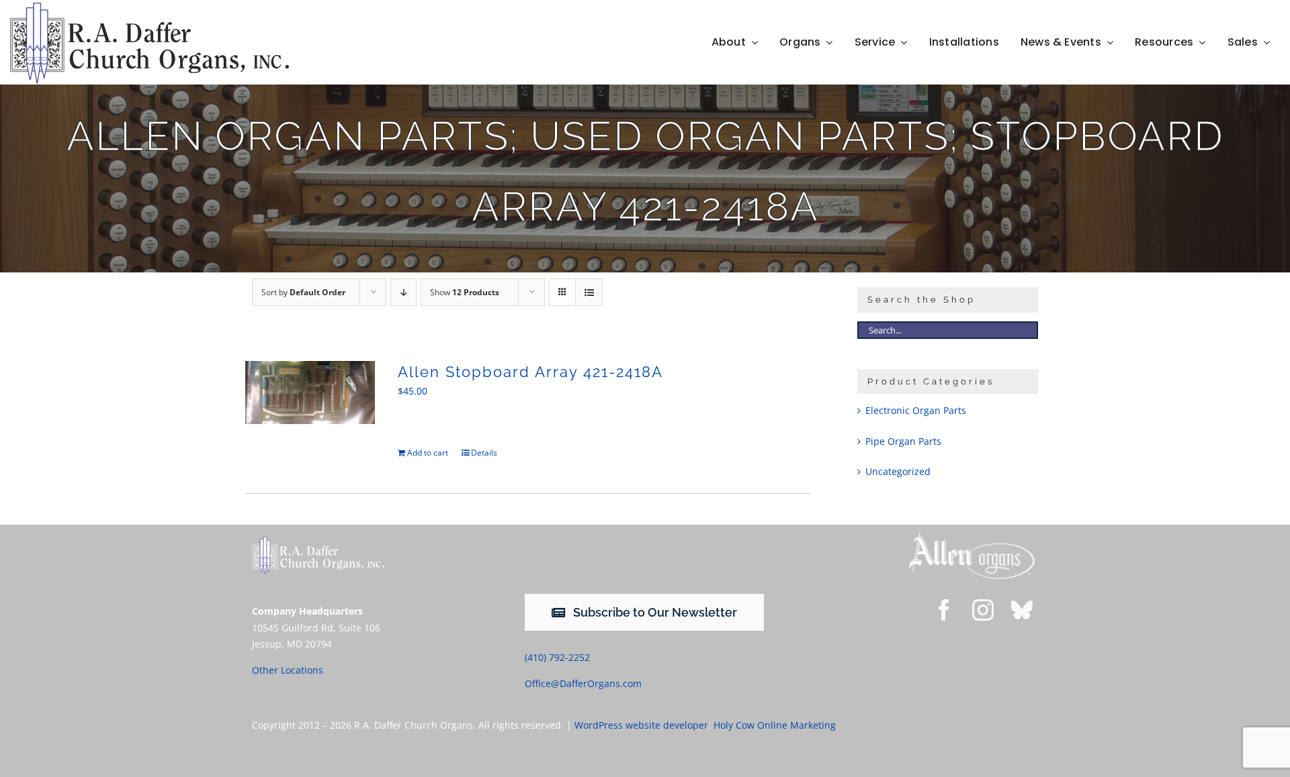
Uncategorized (898, 471)
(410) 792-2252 (557, 657)
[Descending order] (403, 292)
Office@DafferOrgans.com (583, 683)
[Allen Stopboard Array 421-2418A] (310, 392)
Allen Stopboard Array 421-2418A (530, 371)
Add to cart (427, 452)
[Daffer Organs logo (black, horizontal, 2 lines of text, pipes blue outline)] (149, 7)
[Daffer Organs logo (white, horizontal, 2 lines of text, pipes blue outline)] (318, 541)
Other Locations (287, 670)
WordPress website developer (641, 725)
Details (484, 452)
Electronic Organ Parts (915, 410)
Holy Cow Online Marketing (775, 725)
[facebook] (944, 610)
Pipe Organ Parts (903, 441)
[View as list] (589, 292)
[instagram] (983, 610)
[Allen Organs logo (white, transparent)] (972, 535)
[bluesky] (1022, 610)
